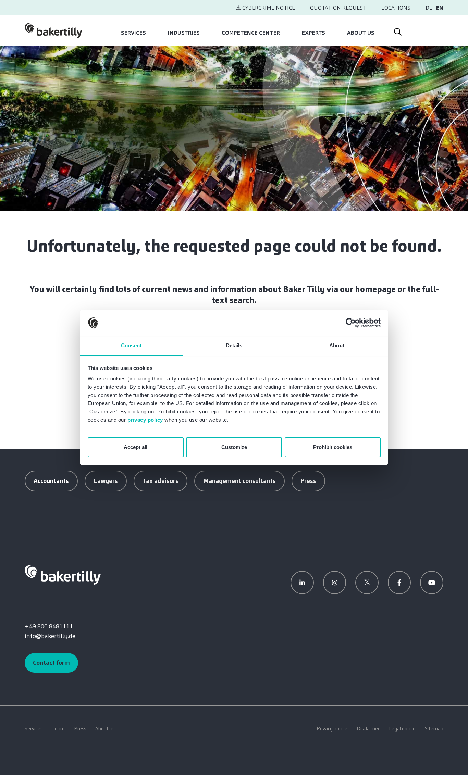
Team (58, 729)
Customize (234, 447)
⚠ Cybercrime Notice (265, 7)
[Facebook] (399, 582)
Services (133, 32)
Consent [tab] (131, 345)
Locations (395, 7)
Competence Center (251, 32)
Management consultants (239, 481)
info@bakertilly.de (50, 636)
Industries (184, 32)
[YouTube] (431, 582)
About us (360, 32)
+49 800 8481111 (49, 626)
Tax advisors (160, 481)
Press (308, 481)
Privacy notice (332, 729)
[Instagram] (334, 582)
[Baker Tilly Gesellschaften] (63, 574)
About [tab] (336, 345)
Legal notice (402, 729)
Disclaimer (368, 729)
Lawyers (106, 481)
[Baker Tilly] (53, 30)
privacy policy (145, 420)
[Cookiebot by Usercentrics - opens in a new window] (351, 323)
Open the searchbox (397, 30)
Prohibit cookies (332, 447)
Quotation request (338, 7)
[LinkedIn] (302, 582)
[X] (367, 582)
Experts (313, 32)
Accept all (135, 447)
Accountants (51, 481)
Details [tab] (234, 345)
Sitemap (434, 729)
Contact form (51, 663)
